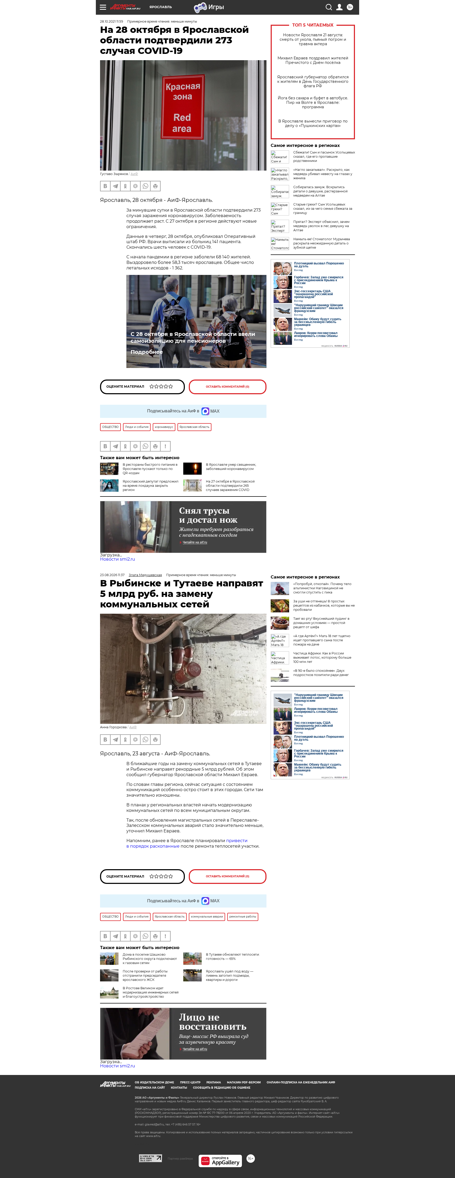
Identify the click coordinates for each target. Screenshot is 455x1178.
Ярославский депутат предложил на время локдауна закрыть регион (151, 485)
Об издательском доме (154, 1082)
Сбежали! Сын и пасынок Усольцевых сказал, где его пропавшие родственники (324, 156)
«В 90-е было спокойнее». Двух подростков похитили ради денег (321, 673)
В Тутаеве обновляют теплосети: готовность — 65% (233, 956)
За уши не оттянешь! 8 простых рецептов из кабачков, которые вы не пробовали (324, 605)
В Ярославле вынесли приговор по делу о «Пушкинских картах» (313, 123)
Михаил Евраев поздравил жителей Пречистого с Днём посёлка (313, 60)
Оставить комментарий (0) (227, 386)
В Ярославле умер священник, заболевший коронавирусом (231, 467)
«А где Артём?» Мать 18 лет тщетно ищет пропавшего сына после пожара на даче (321, 640)
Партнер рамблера (180, 1158)
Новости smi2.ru (117, 559)
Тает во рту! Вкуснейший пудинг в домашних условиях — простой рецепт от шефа (321, 623)
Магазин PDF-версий (244, 1082)
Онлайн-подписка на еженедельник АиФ (301, 1082)
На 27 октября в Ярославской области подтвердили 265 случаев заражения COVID (230, 485)
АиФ (134, 174)
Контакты (179, 1087)
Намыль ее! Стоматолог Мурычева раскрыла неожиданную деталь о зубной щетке (321, 243)
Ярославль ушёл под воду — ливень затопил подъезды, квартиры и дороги (229, 975)
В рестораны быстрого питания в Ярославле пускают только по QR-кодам (150, 469)
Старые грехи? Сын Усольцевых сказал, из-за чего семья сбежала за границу (322, 208)
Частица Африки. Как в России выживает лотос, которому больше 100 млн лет (322, 657)
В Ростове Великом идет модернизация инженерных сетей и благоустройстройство (151, 992)
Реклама (213, 1082)
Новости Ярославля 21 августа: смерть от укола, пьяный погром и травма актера (313, 39)
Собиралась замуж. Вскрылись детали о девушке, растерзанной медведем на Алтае (320, 191)
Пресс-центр (190, 1082)
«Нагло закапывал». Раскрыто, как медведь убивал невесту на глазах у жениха (322, 174)
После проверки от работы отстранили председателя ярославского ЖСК (145, 975)
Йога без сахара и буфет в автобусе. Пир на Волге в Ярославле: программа (313, 102)
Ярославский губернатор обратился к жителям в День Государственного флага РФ (313, 81)
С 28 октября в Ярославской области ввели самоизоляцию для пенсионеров (193, 337)
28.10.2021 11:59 (111, 21)
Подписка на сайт (150, 1087)
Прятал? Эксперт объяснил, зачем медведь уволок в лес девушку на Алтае (321, 226)
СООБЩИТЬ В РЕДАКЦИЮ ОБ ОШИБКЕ (221, 1087)
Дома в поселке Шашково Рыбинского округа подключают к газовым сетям (150, 958)
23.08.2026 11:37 (112, 575)
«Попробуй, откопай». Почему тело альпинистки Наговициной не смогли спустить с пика (322, 588)
